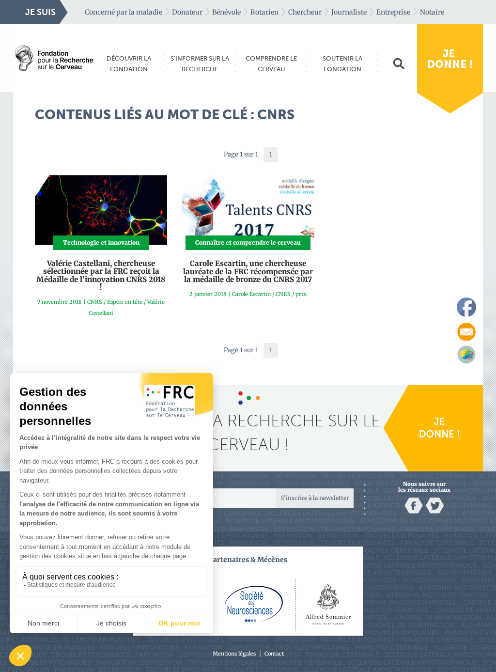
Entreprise (393, 12)
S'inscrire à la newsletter (314, 497)
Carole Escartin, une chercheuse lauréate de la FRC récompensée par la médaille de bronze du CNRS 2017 (248, 271)
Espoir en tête (124, 301)
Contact (274, 653)
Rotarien (264, 12)
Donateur (187, 12)
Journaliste (349, 12)
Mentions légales (234, 653)
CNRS (94, 301)
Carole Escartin (251, 294)
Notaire (432, 12)
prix (301, 294)
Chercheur (305, 12)
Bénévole (226, 12)
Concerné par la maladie (123, 12)
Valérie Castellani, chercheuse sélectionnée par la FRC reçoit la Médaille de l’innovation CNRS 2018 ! (101, 275)
